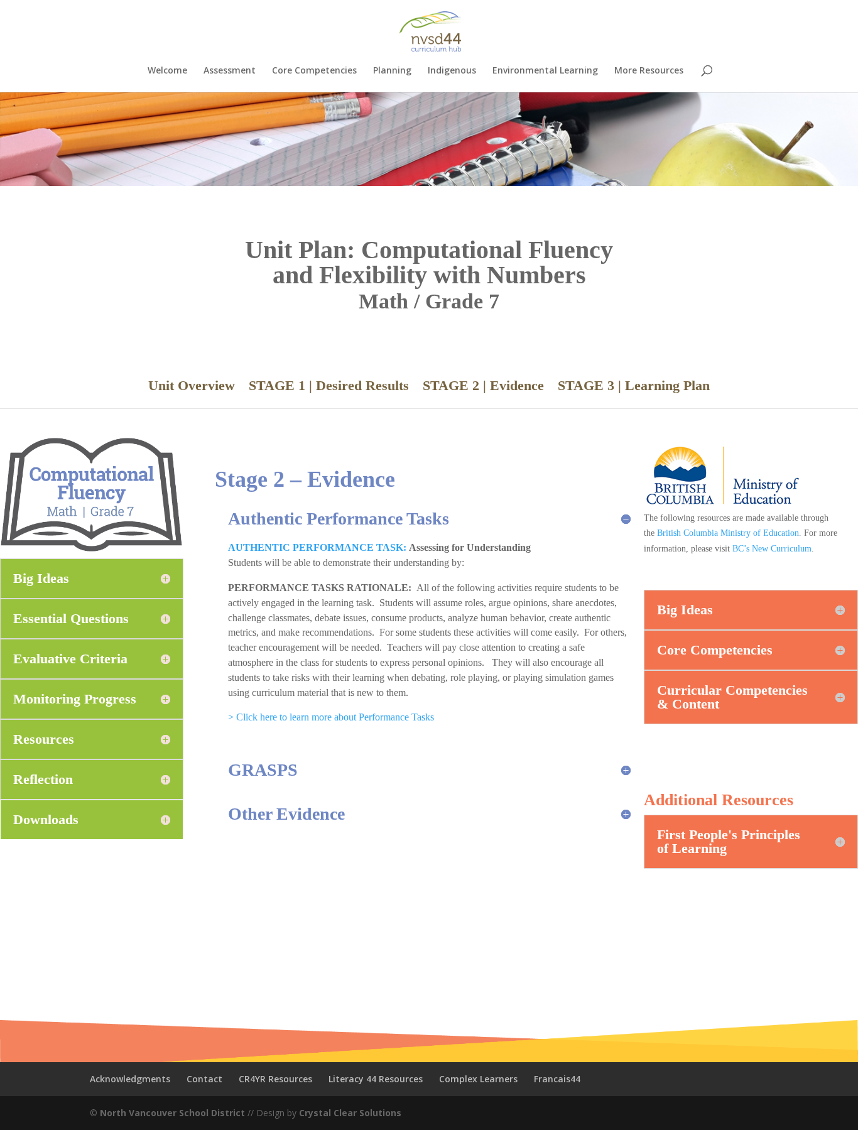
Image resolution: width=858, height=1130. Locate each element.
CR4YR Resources (275, 1079)
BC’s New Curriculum (772, 548)
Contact (204, 1079)
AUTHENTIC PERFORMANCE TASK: (317, 547)
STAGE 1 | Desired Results (329, 387)
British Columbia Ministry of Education (728, 533)
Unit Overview (191, 387)
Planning (392, 71)
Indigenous (452, 71)
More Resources (648, 71)
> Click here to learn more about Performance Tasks (331, 717)
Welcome (167, 71)
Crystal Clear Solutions (350, 1113)
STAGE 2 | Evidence (483, 387)
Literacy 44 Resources (376, 1079)
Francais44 (557, 1079)
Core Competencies (314, 71)
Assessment (230, 71)
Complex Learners (478, 1079)
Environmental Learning (545, 71)
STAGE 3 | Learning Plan (634, 387)
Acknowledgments (130, 1079)
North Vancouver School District (172, 1113)
